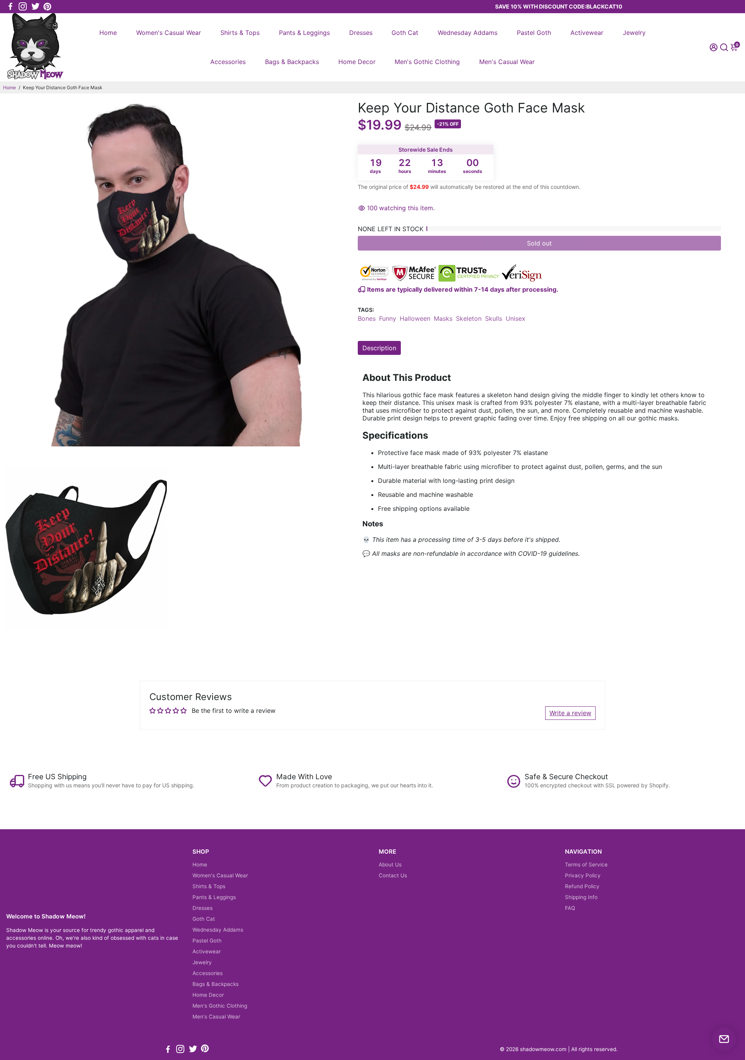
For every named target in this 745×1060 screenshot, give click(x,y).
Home (108, 32)
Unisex (515, 318)
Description (379, 348)
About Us (390, 864)
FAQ (570, 908)
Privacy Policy (583, 875)
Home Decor (357, 62)
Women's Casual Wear (168, 32)
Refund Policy (582, 886)
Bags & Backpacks (292, 62)
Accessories (228, 62)
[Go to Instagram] (23, 6)
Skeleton (469, 318)
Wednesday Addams (467, 32)
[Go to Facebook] (10, 6)
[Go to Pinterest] (47, 6)
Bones (367, 318)
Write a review (570, 713)
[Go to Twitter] (35, 6)
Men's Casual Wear (507, 62)
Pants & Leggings (304, 32)
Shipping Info (581, 897)
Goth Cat (405, 32)
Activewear (586, 32)
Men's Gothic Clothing (427, 62)
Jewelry (634, 32)
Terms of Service (586, 864)
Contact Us (393, 875)
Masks (443, 318)
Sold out (539, 243)
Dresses (360, 32)
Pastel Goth (534, 32)
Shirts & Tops (240, 32)
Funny (387, 318)
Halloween (415, 318)
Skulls (493, 318)
